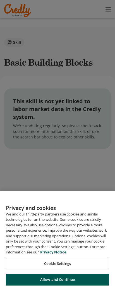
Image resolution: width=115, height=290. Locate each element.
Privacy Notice (53, 252)
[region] (57, 240)
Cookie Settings (57, 263)
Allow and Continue (57, 279)
